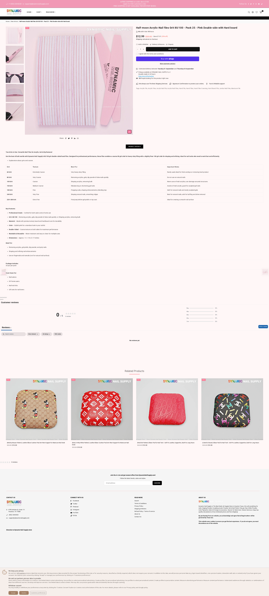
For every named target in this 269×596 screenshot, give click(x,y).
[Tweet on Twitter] (69, 138)
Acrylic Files (152, 88)
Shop (38, 12)
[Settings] (253, 12)
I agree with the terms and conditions (151, 54)
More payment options (167, 63)
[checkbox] (58, 334)
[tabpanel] (134, 347)
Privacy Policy (138, 506)
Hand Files (189, 88)
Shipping (139, 39)
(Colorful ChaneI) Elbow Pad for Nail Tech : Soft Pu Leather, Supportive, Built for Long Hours (230, 442)
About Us (137, 514)
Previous (27, 80)
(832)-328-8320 (13, 515)
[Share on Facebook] (66, 138)
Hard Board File (213, 88)
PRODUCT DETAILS (134, 146)
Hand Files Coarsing (200, 88)
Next (131, 80)
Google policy (143, 587)
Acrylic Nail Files (172, 88)
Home (29, 12)
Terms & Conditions (140, 503)
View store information (146, 76)
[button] (202, 308)
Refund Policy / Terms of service (144, 511)
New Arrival (14, 21)
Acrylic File (143, 88)
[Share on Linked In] (75, 138)
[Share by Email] (78, 138)
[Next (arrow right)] (2, 299)
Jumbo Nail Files (225, 88)
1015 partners (20, 573)
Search (136, 501)
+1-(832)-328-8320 (14, 4)
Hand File (182, 88)
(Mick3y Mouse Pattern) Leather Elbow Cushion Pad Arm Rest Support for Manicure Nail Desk (36, 442)
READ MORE (50, 12)
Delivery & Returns (158, 44)
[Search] (249, 12)
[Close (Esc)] (1, 297)
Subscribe (157, 483)
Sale (27, 28)
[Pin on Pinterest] (72, 138)
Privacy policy (131, 587)
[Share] (2, 297)
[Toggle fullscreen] (4, 297)
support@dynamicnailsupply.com (36, 4)
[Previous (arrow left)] (1, 299)
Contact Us (137, 516)
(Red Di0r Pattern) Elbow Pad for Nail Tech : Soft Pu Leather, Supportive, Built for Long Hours (165, 442)
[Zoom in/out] (6, 297)
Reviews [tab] (6, 327)
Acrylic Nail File (162, 88)
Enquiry (170, 44)
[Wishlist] (257, 12)
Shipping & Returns (140, 508)
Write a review (263, 326)
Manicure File (235, 88)
